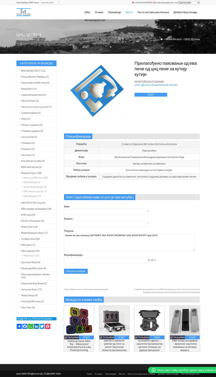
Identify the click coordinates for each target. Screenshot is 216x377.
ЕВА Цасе (26, 244)
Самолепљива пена (32, 94)
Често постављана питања (153, 12)
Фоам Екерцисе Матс (32, 232)
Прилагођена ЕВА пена (33, 82)
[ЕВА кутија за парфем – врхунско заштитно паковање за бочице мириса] (185, 334)
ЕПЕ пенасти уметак (33, 191)
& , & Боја (79, 345)
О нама (99, 12)
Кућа (87, 12)
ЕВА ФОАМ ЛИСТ (31, 70)
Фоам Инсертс (173, 39)
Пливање (26, 142)
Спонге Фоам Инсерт (33, 187)
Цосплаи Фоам (29, 262)
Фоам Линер (27, 295)
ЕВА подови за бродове (34, 208)
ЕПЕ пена (26, 214)
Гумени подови (29, 112)
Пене (24, 118)
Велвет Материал (30, 220)
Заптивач (26, 154)
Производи (114, 12)
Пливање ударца (30, 130)
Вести (129, 12)
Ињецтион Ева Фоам (32, 283)
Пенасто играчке (30, 124)
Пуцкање (26, 148)
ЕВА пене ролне (29, 166)
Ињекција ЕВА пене (31, 268)
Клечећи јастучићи (31, 160)
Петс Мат (26, 307)
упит (150, 94)
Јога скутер (27, 136)
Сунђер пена (28, 238)
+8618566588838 (143, 2)
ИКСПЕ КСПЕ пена (31, 202)
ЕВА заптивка (30, 182)
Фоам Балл (29, 255)
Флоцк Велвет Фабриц (33, 76)
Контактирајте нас (95, 20)
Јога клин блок (29, 289)
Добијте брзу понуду (185, 12)
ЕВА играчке (28, 250)
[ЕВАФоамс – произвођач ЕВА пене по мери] (23, 15)
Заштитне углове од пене (34, 106)
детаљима (71, 337)
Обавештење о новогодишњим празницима (86, 289)
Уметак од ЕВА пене (33, 177)
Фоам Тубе (27, 226)
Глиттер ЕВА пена (30, 301)
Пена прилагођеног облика (35, 274)
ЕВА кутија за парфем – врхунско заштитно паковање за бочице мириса (184, 345)
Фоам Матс (27, 88)
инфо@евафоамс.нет (167, 2)
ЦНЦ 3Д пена (192, 39)
